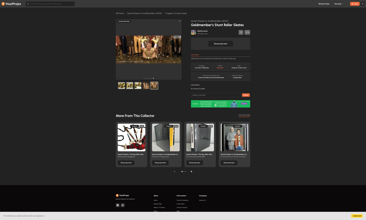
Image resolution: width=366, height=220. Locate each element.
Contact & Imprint (182, 207)
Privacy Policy (181, 204)
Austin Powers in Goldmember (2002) (209, 21)
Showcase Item (220, 44)
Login (356, 4)
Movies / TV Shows (159, 207)
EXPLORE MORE (244, 115)
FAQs (178, 211)
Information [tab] (195, 55)
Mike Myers (220, 68)
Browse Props (324, 4)
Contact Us (202, 200)
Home (155, 200)
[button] (146, 78)
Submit (245, 95)
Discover (338, 4)
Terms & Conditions (182, 200)
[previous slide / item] (117, 49)
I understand (357, 216)
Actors (155, 211)
